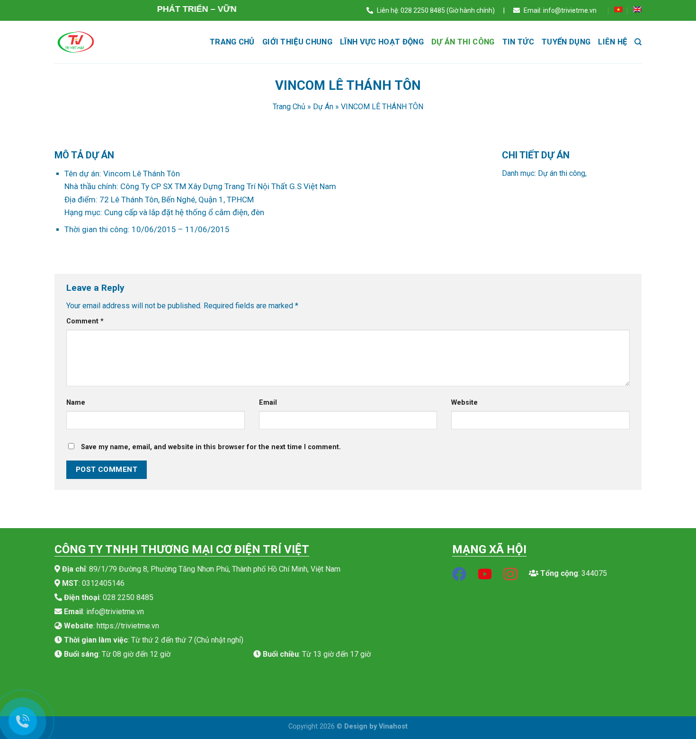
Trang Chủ (289, 106)
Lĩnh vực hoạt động (382, 41)
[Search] (638, 42)
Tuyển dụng (566, 41)
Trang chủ (232, 41)
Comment (85, 321)
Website (464, 403)
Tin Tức (518, 41)
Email (268, 403)
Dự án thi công (463, 41)
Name (75, 403)
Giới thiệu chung (297, 41)
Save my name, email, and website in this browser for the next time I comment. (211, 447)
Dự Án (323, 106)
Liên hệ (612, 41)
